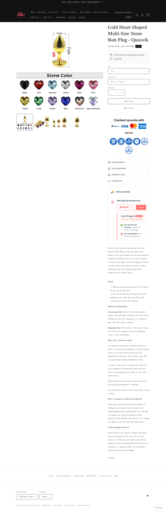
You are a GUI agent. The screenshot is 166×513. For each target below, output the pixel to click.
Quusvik (24, 505)
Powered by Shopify (33, 505)
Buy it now (129, 108)
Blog (115, 475)
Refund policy (46, 505)
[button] (54, 12)
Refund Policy (92, 475)
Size (109, 66)
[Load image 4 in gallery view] (77, 122)
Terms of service (69, 505)
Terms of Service (105, 475)
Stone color (111, 77)
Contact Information (63, 475)
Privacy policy (57, 505)
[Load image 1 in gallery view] (25, 122)
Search (50, 475)
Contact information (83, 505)
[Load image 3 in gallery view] (60, 122)
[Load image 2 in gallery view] (42, 122)
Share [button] (112, 457)
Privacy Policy (79, 475)
